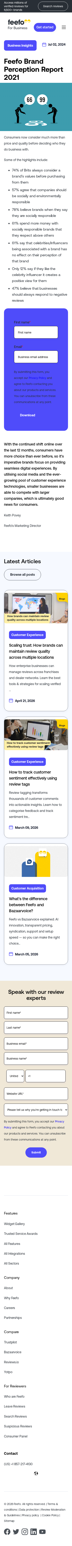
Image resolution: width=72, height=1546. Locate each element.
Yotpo (8, 1372)
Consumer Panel (15, 1436)
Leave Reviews (14, 1406)
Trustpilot (10, 1342)
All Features (12, 1243)
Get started (44, 27)
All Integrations (14, 1253)
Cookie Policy (51, 1515)
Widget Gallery (14, 1224)
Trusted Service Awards (21, 1233)
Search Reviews (15, 1416)
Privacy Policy (37, 378)
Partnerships (13, 1317)
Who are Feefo (14, 1396)
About (8, 1288)
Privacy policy (31, 1515)
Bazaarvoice (12, 1352)
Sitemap (9, 1520)
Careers (9, 1308)
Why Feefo (11, 1298)
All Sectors (11, 1263)
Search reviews (53, 6)
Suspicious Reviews (18, 1426)
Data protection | (30, 1509)
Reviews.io (11, 1362)
